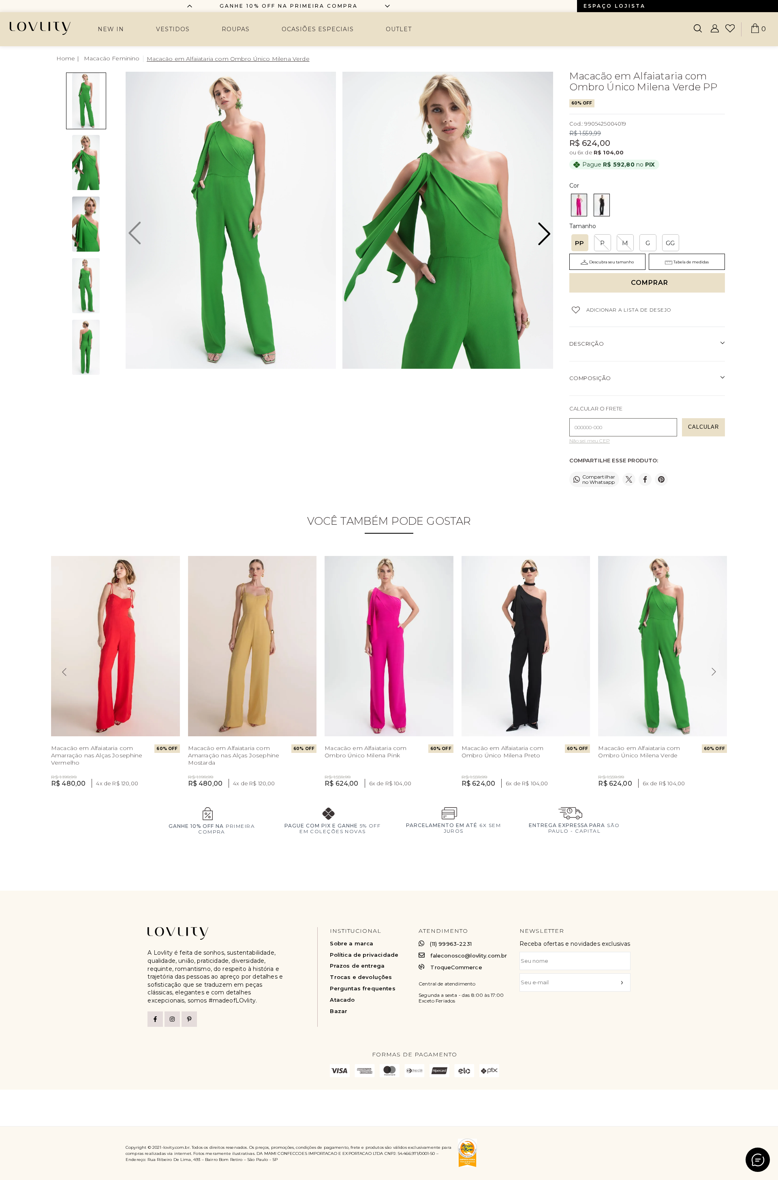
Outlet (399, 29)
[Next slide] (387, 6)
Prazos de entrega (357, 966)
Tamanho (582, 226)
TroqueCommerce (456, 967)
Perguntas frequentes (362, 988)
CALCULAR (703, 427)
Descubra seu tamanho (611, 262)
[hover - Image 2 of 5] (86, 162)
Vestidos (173, 29)
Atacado (342, 1000)
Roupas (236, 29)
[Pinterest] (189, 1019)
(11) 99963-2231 (450, 944)
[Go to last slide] (190, 6)
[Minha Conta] (715, 29)
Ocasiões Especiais (318, 29)
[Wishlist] (730, 29)
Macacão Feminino (112, 58)
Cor (574, 185)
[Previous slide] (64, 671)
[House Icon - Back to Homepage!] (68, 58)
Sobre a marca (351, 944)
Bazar (338, 1011)
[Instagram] (172, 1019)
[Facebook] (155, 1019)
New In (111, 29)
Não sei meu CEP (589, 441)
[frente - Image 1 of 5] (86, 101)
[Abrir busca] (697, 29)
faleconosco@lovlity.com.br (468, 956)
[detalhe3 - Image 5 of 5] (86, 347)
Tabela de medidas (691, 262)
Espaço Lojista (614, 6)
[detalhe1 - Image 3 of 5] (86, 224)
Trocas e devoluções (361, 977)
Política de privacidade (364, 955)
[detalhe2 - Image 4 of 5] (86, 285)
